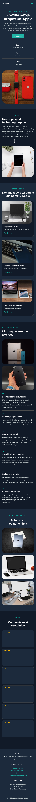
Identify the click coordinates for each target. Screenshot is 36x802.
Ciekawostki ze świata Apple (18, 775)
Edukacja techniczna (18, 773)
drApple (5, 3)
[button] (18, 36)
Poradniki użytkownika (18, 770)
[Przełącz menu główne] (32, 3)
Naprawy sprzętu (18, 768)
